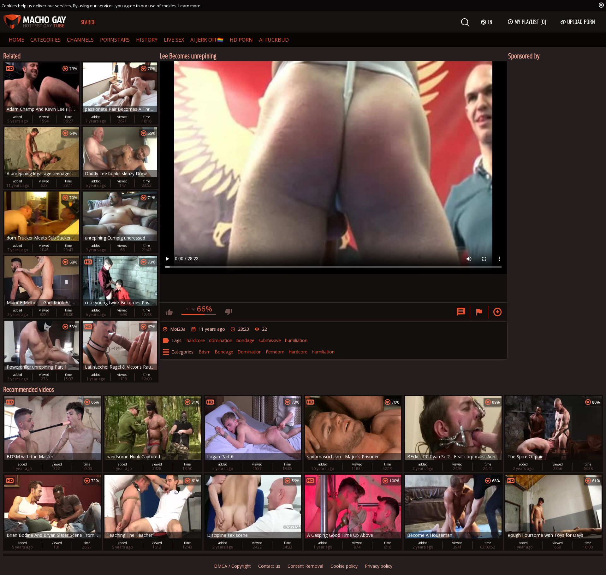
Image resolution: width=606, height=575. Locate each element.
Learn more (189, 6)
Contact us (269, 566)
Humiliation (323, 352)
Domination (249, 352)
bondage (245, 340)
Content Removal (305, 566)
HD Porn (241, 39)
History (146, 39)
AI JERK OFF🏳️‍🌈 (206, 39)
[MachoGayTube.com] (34, 22)
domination (220, 340)
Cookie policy (344, 566)
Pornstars (115, 39)
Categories (45, 39)
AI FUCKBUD (274, 39)
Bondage (224, 352)
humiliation (296, 340)
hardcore (196, 340)
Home (16, 39)
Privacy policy (378, 566)
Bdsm (205, 352)
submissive (269, 340)
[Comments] (461, 312)
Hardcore (297, 352)
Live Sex (174, 39)
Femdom (275, 352)
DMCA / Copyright (232, 566)
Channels (80, 39)
